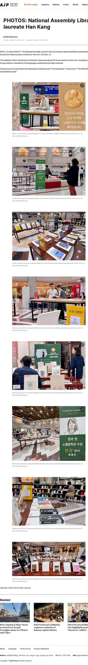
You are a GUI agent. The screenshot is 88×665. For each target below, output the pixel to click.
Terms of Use (25, 649)
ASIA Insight (32, 4)
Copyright (12, 649)
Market (56, 4)
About (2, 649)
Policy (66, 4)
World (75, 4)
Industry (45, 4)
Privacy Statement (41, 649)
